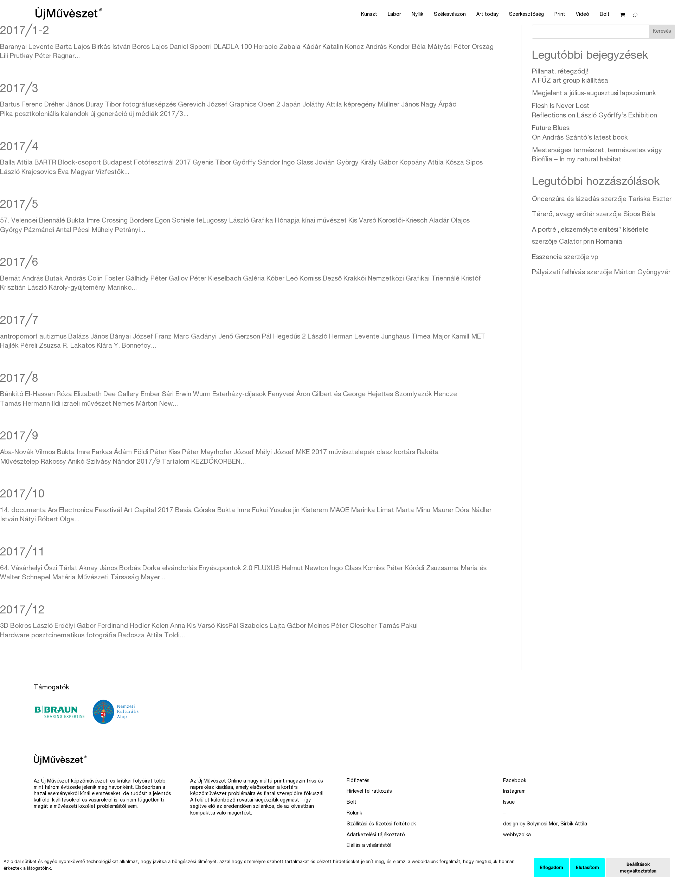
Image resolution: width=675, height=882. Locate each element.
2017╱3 (19, 89)
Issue (509, 802)
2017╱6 (19, 263)
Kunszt (369, 14)
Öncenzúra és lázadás (565, 199)
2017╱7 (19, 321)
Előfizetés (358, 781)
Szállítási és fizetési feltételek (381, 824)
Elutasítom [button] (587, 867)
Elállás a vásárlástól (369, 845)
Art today (487, 14)
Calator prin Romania (590, 242)
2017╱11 (22, 553)
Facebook (514, 781)
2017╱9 (19, 437)
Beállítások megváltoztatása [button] (638, 868)
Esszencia (547, 257)
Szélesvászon (450, 14)
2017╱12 (22, 611)
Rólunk (354, 813)
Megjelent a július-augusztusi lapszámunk (594, 93)
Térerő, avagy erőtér (563, 214)
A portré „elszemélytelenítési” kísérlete (590, 230)
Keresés (662, 31)
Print (559, 14)
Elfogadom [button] (551, 867)
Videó (582, 14)
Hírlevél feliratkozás (369, 791)
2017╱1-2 (24, 31)
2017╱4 (19, 147)
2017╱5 (19, 205)
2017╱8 (19, 379)
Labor (394, 14)
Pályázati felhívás (558, 272)
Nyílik (417, 14)
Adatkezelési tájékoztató (376, 835)
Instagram (514, 791)
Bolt (605, 14)
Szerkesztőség (526, 14)
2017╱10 (22, 495)
